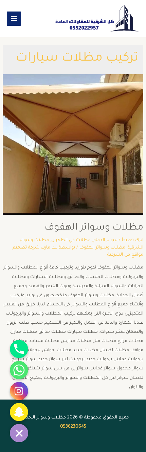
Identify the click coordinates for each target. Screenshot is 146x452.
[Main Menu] (14, 19)
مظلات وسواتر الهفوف (93, 228)
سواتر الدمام (105, 240)
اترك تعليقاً (132, 240)
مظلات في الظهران (71, 240)
